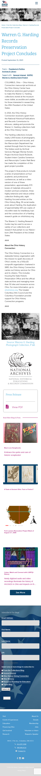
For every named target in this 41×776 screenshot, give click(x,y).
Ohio (12, 767)
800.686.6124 (21, 747)
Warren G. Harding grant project (15, 78)
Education (6, 723)
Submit (7, 698)
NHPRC (30, 75)
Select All (6, 689)
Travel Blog (7, 684)
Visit (4, 716)
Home (3, 25)
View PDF (17, 407)
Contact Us (21, 751)
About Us (35, 716)
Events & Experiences (10, 720)
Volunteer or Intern (31, 730)
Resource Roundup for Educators (16, 682)
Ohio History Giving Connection (16, 676)
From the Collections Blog (14, 25)
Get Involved (7, 730)
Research (6, 734)
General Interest (19, 75)
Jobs (36, 727)
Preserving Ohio (8, 727)
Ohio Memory (8, 679)
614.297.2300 (21, 744)
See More (20, 592)
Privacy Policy (22, 770)
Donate (35, 720)
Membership (33, 723)
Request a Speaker (31, 734)
